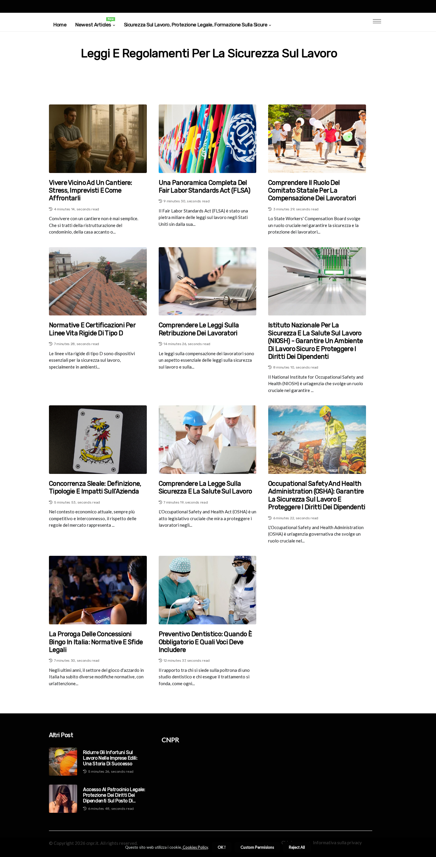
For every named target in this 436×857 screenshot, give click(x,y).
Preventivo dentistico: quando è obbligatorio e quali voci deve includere (205, 642)
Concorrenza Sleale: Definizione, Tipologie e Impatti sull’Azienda (95, 487)
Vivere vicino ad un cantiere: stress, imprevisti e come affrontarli (90, 190)
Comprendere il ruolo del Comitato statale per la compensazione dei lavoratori (312, 190)
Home (59, 25)
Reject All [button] (297, 847)
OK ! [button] (222, 847)
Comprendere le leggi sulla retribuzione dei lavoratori (199, 329)
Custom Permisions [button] (257, 847)
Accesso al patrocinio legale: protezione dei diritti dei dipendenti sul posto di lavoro (114, 795)
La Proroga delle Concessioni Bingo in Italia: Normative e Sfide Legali (96, 642)
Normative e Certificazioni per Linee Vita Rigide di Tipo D (92, 329)
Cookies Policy (195, 847)
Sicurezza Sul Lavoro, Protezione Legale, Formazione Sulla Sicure (196, 25)
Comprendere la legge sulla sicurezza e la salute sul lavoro (205, 487)
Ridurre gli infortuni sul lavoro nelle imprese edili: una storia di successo (110, 758)
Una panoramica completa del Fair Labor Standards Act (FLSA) (204, 186)
